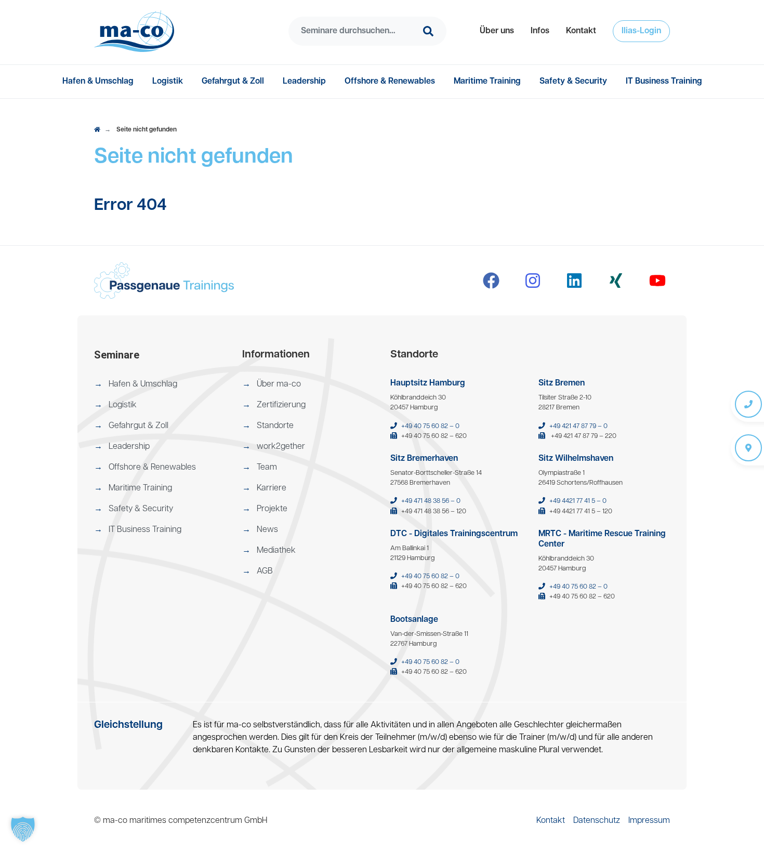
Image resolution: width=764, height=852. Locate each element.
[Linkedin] (574, 280)
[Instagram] (532, 280)
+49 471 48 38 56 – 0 (430, 501)
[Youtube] (657, 280)
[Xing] (615, 280)
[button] (497, 31)
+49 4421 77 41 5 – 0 (578, 501)
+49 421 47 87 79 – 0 (578, 426)
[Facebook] (491, 280)
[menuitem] (497, 31)
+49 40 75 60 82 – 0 (430, 426)
